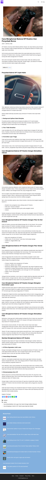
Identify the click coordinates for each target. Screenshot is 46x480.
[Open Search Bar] (38, 2)
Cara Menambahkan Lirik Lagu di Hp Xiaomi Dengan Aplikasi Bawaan (20, 404)
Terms (33, 475)
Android (5, 400)
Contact (16, 475)
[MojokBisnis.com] (2, 2)
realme (5, 402)
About (13, 475)
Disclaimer (22, 475)
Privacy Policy (28, 475)
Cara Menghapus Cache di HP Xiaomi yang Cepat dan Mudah (18, 406)
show (10, 67)
